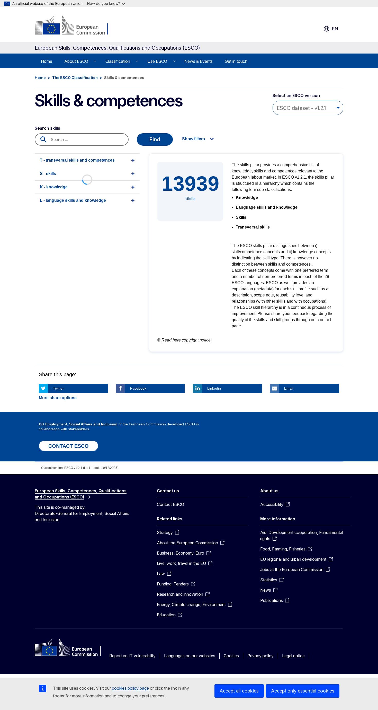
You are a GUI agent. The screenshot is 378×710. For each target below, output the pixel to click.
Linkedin (214, 388)
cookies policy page (130, 688)
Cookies (231, 655)
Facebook (138, 388)
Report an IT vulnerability (132, 655)
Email (288, 388)
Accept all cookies (239, 691)
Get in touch (236, 61)
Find (154, 139)
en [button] (335, 28)
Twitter (58, 388)
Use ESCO (157, 61)
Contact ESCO (170, 504)
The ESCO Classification (75, 77)
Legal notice (293, 655)
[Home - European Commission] (76, 25)
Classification (117, 61)
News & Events (198, 61)
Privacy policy (260, 655)
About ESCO (76, 61)
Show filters (193, 139)
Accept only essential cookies (302, 691)
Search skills (47, 128)
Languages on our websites (189, 655)
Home (46, 61)
